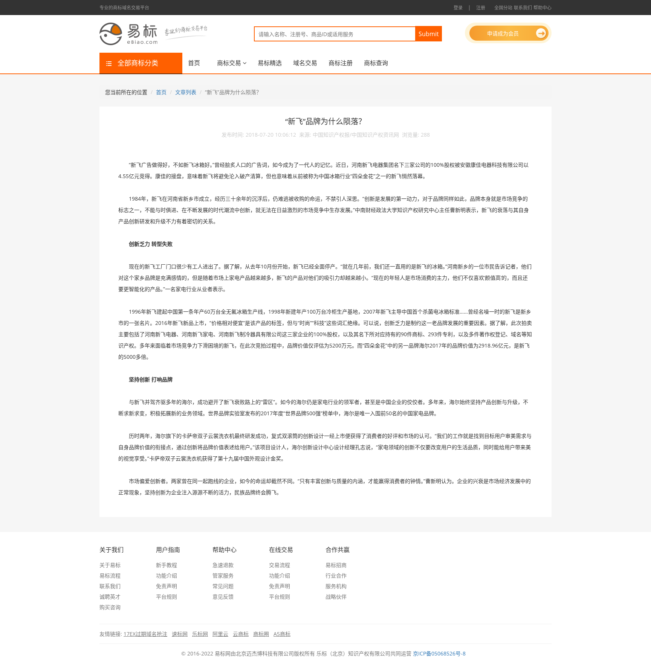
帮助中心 (542, 8)
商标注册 (341, 63)
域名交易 (305, 63)
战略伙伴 (336, 596)
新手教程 (166, 565)
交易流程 (279, 565)
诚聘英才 (110, 596)
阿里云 (220, 633)
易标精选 (270, 63)
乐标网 (200, 633)
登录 (458, 8)
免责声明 (166, 586)
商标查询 (376, 63)
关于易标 (110, 565)
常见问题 (223, 586)
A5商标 (282, 633)
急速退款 (223, 565)
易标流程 (110, 575)
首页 (194, 63)
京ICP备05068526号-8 (439, 653)
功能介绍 (166, 575)
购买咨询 (110, 607)
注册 (480, 8)
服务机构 (336, 586)
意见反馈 (223, 596)
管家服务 (223, 575)
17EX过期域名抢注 (145, 633)
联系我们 (523, 8)
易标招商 (336, 565)
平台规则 (166, 596)
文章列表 (185, 92)
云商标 (241, 633)
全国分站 (503, 8)
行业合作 (336, 575)
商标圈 (261, 633)
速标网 (180, 633)
